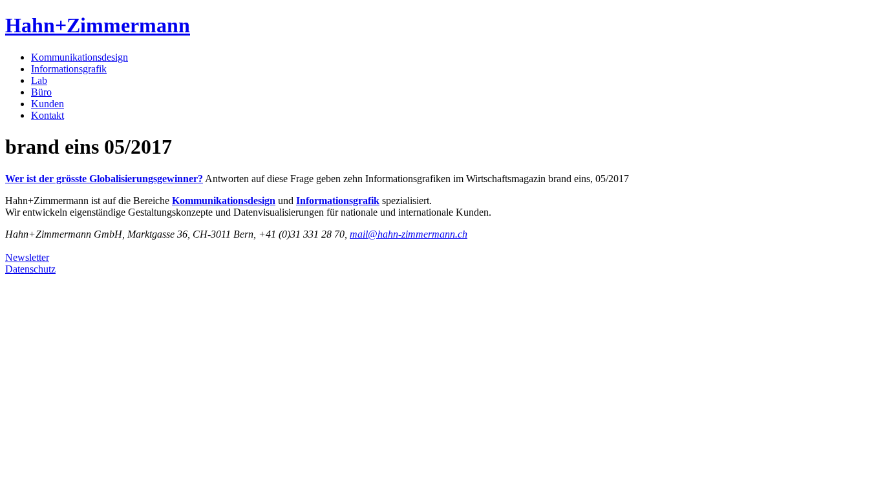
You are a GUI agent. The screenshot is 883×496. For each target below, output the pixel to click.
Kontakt (47, 115)
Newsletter (27, 257)
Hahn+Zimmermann (97, 25)
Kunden (47, 103)
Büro (41, 92)
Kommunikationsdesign (79, 57)
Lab (39, 80)
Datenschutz (30, 269)
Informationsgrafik (69, 68)
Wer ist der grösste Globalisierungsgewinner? (104, 178)
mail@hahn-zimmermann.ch (408, 234)
